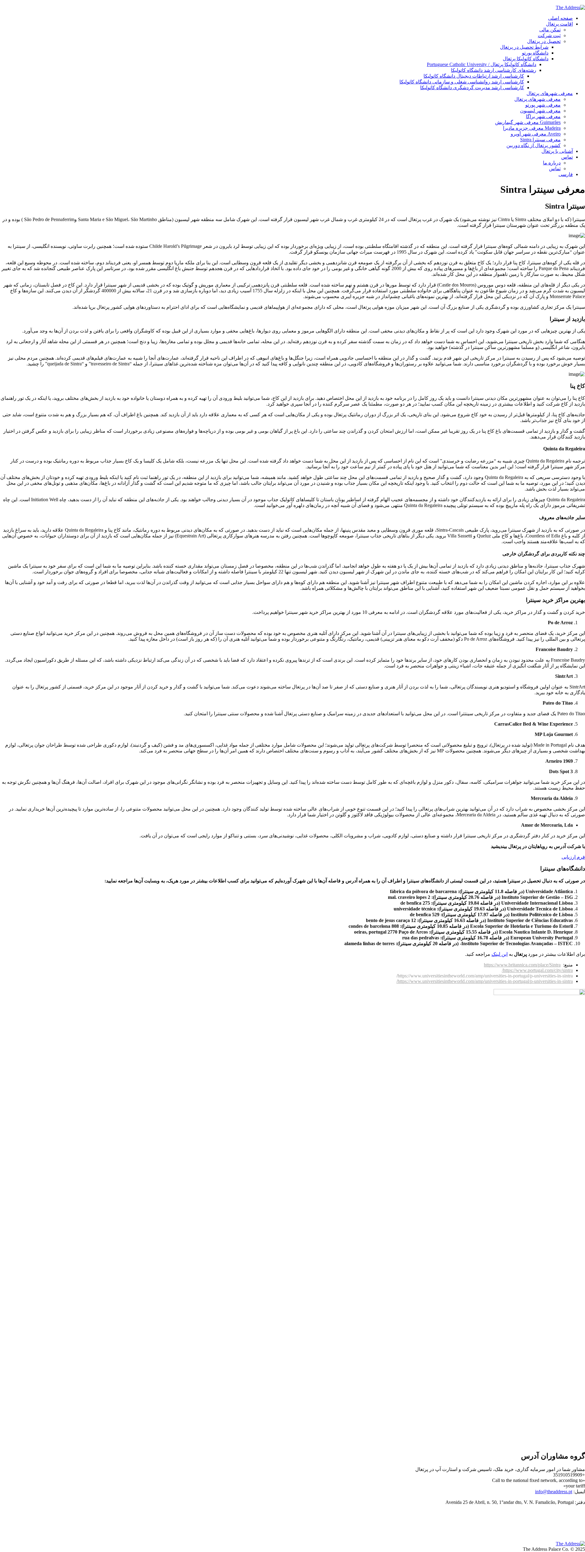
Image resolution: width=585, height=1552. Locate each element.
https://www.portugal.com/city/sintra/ (537, 970)
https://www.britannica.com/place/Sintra (522, 964)
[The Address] (570, 7)
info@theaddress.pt (553, 1491)
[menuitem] (286, 174)
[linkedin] (581, 1515)
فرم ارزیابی (573, 857)
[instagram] (581, 1525)
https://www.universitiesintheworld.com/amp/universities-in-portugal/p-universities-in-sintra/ (484, 981)
